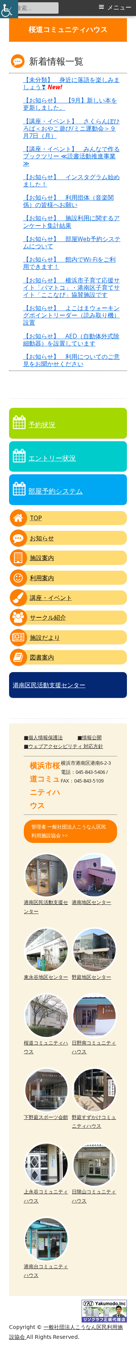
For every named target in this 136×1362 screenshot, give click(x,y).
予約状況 (42, 424)
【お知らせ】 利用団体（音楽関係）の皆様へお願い (68, 201)
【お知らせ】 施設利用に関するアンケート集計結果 (71, 221)
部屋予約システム (55, 491)
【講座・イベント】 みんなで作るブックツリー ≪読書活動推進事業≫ (71, 156)
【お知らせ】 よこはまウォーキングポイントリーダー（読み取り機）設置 (71, 315)
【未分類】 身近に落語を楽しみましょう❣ (71, 83)
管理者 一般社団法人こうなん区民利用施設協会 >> (68, 831)
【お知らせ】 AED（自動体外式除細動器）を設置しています (71, 339)
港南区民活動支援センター (49, 685)
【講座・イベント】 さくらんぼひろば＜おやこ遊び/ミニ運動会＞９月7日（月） (71, 128)
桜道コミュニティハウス (68, 29)
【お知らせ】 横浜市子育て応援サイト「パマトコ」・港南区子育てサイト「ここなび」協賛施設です (71, 287)
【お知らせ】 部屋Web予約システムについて (72, 242)
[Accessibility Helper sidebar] (9, 9)
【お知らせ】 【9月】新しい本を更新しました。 (70, 104)
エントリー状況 (52, 457)
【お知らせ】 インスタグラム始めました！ (71, 180)
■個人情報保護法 (43, 737)
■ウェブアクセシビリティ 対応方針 (63, 746)
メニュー (119, 7)
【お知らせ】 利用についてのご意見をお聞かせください (71, 360)
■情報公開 (89, 737)
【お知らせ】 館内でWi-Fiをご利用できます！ (69, 263)
